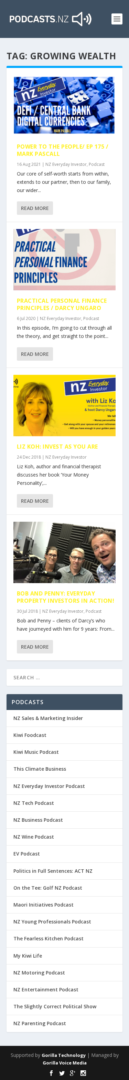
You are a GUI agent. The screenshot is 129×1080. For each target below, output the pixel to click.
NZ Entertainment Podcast (45, 989)
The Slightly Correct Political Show (54, 1006)
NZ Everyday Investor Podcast (49, 786)
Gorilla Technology (64, 1055)
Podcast (97, 164)
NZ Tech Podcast (33, 803)
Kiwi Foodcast (29, 735)
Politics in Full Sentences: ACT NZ (53, 871)
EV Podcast (26, 853)
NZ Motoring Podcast (39, 972)
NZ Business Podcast (38, 820)
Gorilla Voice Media (65, 1063)
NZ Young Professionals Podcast (52, 921)
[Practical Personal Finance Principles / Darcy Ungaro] (64, 259)
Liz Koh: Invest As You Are (57, 446)
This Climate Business (39, 769)
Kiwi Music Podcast (36, 752)
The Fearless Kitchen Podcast (48, 938)
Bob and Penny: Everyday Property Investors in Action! (66, 597)
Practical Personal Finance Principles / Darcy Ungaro (62, 304)
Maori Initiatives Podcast (43, 904)
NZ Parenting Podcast (39, 1023)
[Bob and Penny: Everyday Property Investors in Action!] (64, 552)
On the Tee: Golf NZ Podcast (47, 887)
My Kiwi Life (27, 955)
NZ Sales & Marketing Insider (48, 718)
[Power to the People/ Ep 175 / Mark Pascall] (64, 105)
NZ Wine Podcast (33, 836)
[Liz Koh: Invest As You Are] (64, 405)
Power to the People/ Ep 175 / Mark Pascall (63, 150)
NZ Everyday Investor (66, 164)
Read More (35, 208)
